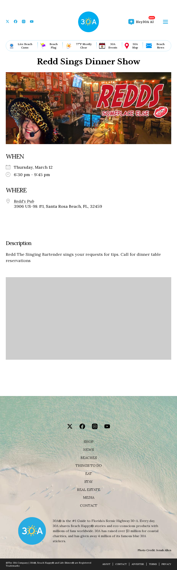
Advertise (138, 564)
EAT (88, 474)
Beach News (160, 45)
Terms (153, 564)
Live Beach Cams (25, 45)
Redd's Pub (24, 201)
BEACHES (88, 458)
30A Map (135, 45)
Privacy (166, 564)
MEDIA (88, 498)
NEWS (88, 450)
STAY (88, 482)
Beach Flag (54, 45)
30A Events (112, 45)
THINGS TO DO (89, 466)
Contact (88, 506)
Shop (89, 442)
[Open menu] (165, 22)
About (106, 564)
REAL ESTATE (88, 490)
